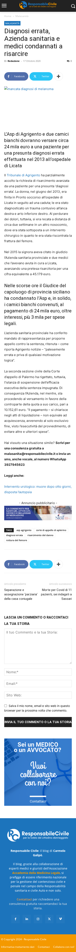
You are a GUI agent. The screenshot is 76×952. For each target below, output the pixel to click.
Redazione (14, 60)
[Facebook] (15, 919)
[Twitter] (49, 919)
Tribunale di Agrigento (23, 175)
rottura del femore (16, 540)
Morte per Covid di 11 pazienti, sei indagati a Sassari (56, 594)
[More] (58, 76)
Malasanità (21, 16)
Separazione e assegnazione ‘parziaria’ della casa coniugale (21, 594)
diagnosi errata (14, 535)
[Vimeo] (60, 919)
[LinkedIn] (27, 919)
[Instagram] (38, 919)
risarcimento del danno (40, 535)
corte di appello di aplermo (51, 530)
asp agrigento (23, 530)
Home (7, 16)
